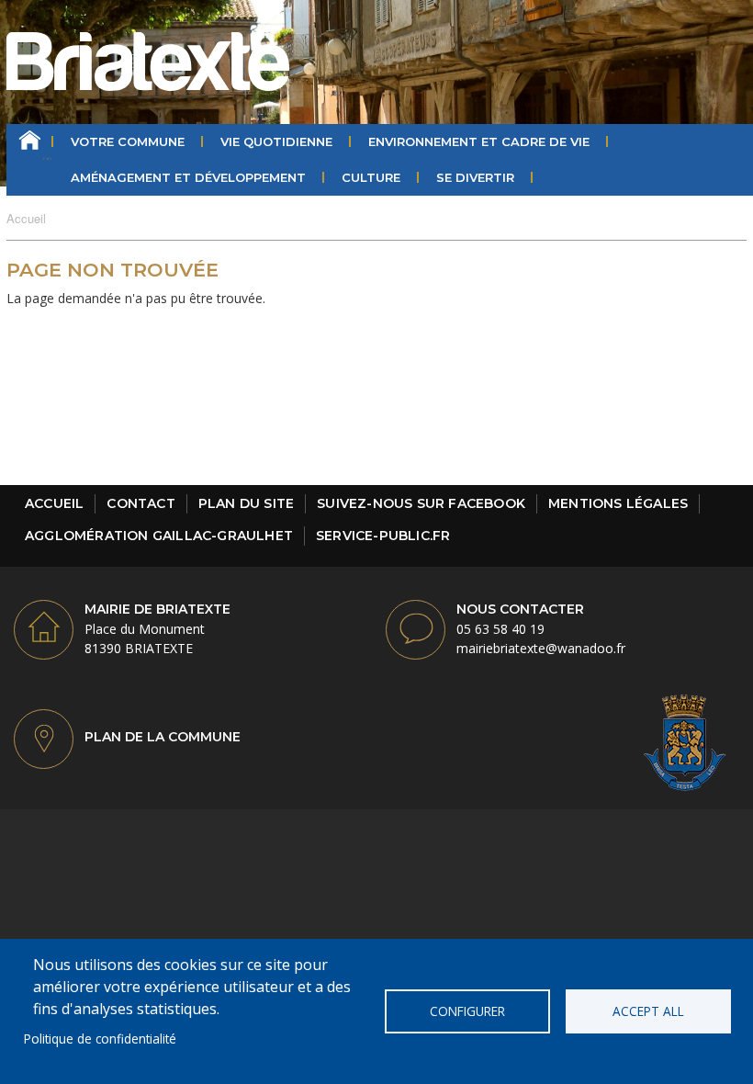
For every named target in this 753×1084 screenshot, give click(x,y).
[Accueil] (147, 61)
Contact (140, 503)
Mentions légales (618, 503)
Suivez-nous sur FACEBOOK (421, 503)
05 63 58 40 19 (500, 629)
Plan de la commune (162, 736)
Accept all (648, 1011)
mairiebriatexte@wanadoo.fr (540, 648)
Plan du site (246, 503)
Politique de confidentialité (100, 1038)
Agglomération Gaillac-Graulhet (159, 535)
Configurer (467, 1011)
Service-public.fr (383, 535)
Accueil (29, 142)
